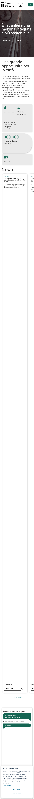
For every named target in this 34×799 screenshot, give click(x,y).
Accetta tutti (17, 789)
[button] (30, 4)
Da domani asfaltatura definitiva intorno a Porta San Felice (15, 180)
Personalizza (7, 785)
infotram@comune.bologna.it (13, 717)
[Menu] (20, 5)
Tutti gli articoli (17, 697)
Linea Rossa (6, 176)
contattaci (7, 725)
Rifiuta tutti (17, 794)
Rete (32, 176)
